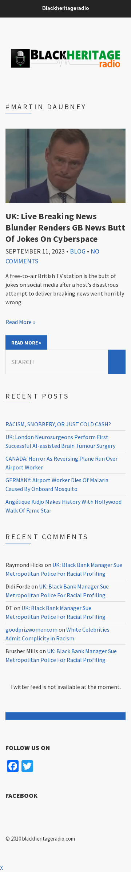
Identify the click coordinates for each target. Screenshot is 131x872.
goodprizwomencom (31, 629)
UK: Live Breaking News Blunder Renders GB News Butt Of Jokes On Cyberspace (65, 227)
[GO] (117, 362)
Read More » (20, 321)
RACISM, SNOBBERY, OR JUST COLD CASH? (58, 424)
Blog (78, 251)
